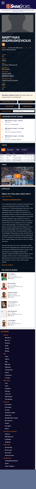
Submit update (27, 106)
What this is (8, 337)
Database (6, 335)
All (3, 149)
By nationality (8, 447)
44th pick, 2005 (6, 73)
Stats (6, 361)
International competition (10, 431)
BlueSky (7, 351)
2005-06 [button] (2, 157)
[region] (17, 156)
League (8, 153)
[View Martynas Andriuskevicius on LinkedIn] (3, 44)
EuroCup (24, 149)
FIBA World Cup (9, 436)
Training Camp (9, 369)
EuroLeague (10, 149)
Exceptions (8, 388)
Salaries (7, 359)
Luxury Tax (8, 394)
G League (7, 377)
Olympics (7, 434)
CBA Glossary (8, 396)
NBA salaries (7, 380)
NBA (18, 149)
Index (6, 383)
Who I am (7, 340)
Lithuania (7, 69)
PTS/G (31, 153)
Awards (7, 372)
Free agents (8, 426)
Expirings (7, 391)
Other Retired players (8, 101)
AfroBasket (8, 442)
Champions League (10, 412)
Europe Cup (8, 415)
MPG (28, 153)
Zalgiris (14, 155)
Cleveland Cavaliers (17, 157)
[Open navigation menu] (3, 3)
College (7, 423)
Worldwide (6, 402)
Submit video (5, 183)
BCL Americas (8, 420)
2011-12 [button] (2, 160)
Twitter (6, 345)
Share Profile (9, 106)
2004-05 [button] (2, 155)
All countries (8, 404)
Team (14, 153)
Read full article (7, 265)
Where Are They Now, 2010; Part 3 (16, 194)
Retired (4, 47)
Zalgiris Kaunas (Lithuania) (10, 80)
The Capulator (8, 399)
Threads (7, 348)
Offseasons (8, 367)
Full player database (26, 101)
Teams (6, 356)
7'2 (3, 56)
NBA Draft (7, 364)
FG (34, 153)
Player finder (7, 444)
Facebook (7, 343)
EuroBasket (8, 439)
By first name (8, 450)
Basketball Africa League (11, 418)
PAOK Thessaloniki (17, 160)
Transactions (8, 375)
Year (1, 153)
